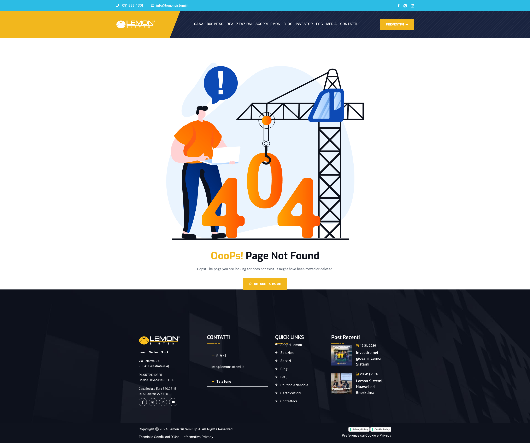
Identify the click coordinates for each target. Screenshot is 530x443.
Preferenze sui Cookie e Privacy (366, 435)
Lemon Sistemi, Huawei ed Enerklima (369, 387)
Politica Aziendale (294, 385)
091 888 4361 (132, 5)
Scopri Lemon (291, 345)
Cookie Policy (382, 429)
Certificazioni (290, 393)
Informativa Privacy (197, 437)
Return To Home (267, 284)
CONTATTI (348, 24)
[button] (237, 356)
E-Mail (221, 356)
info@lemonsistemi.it (172, 5)
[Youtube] (173, 402)
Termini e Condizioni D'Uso (159, 437)
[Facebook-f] (143, 402)
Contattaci (288, 401)
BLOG (288, 24)
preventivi (395, 24)
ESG (319, 24)
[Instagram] (153, 402)
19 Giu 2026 (368, 345)
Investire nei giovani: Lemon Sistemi (369, 358)
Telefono (223, 382)
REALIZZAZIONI (239, 24)
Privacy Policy (360, 429)
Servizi (285, 361)
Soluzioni (287, 353)
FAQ (283, 377)
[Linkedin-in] (163, 402)
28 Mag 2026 (369, 374)
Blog (284, 369)
